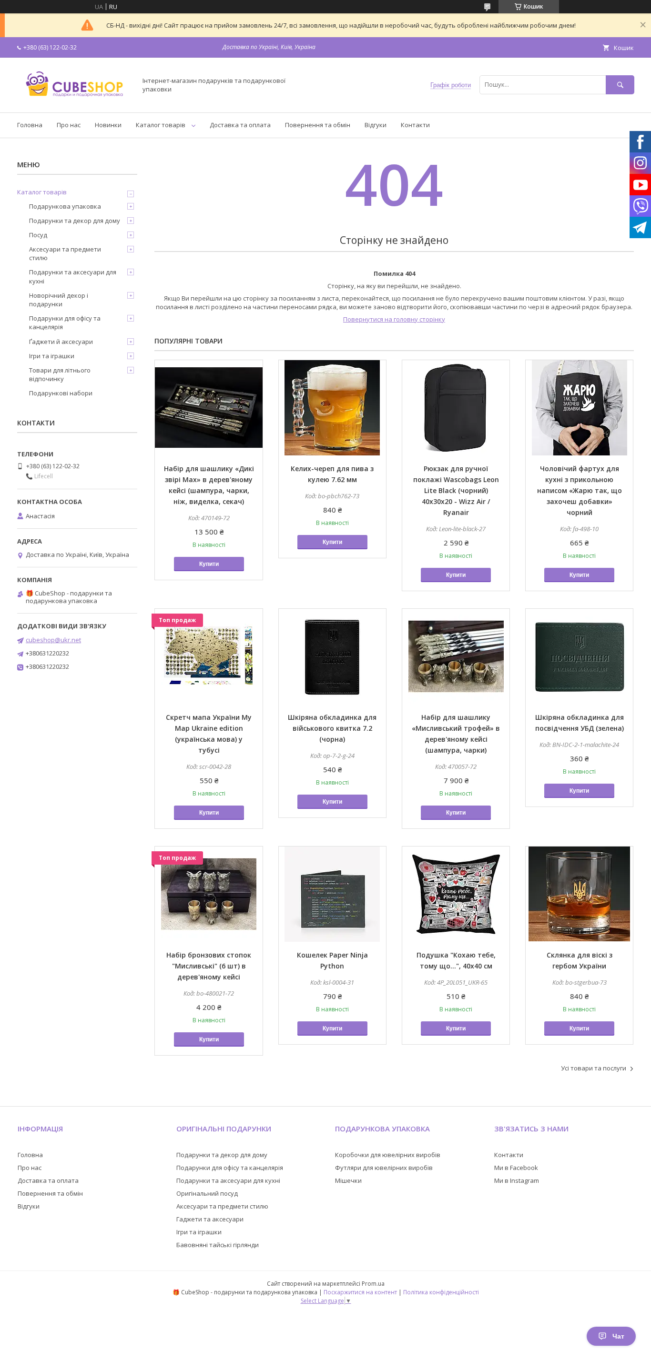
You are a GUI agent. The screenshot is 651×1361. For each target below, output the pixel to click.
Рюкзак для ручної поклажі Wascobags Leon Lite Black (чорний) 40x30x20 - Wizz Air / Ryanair (456, 490)
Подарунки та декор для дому (74, 220)
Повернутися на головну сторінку (394, 319)
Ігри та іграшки (51, 356)
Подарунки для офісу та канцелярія (65, 322)
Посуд (38, 235)
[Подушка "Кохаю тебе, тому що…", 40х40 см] (455, 894)
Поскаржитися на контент (360, 1292)
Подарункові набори (60, 393)
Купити (209, 564)
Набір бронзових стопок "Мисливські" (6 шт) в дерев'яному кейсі (208, 965)
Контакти (415, 125)
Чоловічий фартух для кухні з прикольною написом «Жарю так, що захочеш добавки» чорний (579, 490)
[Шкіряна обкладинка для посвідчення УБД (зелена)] (579, 656)
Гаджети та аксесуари (210, 1219)
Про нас (69, 125)
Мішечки (348, 1180)
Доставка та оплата (240, 125)
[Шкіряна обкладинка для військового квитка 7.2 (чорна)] (332, 656)
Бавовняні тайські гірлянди (217, 1244)
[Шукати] (620, 84)
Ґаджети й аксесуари (61, 341)
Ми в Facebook (516, 1167)
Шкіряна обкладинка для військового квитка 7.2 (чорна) (332, 728)
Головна (29, 125)
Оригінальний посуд (207, 1193)
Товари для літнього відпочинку (60, 374)
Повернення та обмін (317, 125)
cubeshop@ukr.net (53, 640)
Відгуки (376, 125)
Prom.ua (373, 1284)
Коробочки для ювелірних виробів (387, 1154)
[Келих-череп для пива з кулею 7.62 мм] (332, 407)
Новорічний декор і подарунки (58, 299)
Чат (618, 1336)
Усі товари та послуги (593, 1068)
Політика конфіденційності (441, 1292)
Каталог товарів (160, 125)
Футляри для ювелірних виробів (384, 1167)
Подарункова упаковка (65, 206)
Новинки (108, 125)
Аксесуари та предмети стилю (65, 253)
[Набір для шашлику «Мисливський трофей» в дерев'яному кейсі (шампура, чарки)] (455, 656)
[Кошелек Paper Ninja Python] (332, 894)
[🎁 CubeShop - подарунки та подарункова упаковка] (74, 100)
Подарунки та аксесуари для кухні (72, 276)
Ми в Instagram (516, 1180)
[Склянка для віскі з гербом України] (579, 894)
